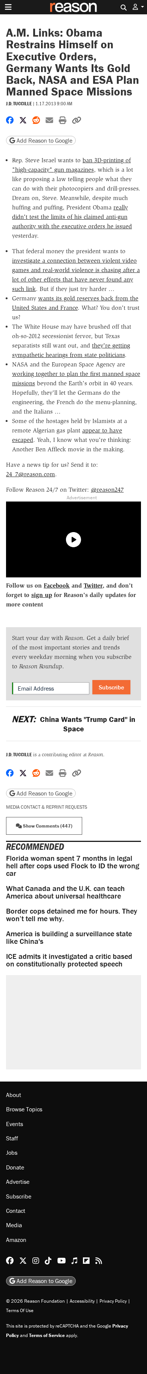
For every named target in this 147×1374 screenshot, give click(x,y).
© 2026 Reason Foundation (35, 1301)
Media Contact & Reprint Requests (46, 807)
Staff (12, 1138)
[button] (138, 7)
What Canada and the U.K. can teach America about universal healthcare (65, 891)
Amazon (16, 1239)
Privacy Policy (113, 1301)
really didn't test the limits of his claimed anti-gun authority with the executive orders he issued (72, 217)
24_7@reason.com (30, 474)
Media (14, 1225)
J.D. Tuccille (19, 103)
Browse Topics (24, 1109)
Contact (15, 1210)
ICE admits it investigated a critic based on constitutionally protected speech (69, 959)
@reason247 (107, 489)
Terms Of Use (20, 1310)
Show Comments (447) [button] (47, 826)
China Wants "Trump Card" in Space (73, 723)
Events (14, 1124)
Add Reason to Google (43, 140)
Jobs (11, 1152)
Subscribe (111, 687)
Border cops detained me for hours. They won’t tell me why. (71, 914)
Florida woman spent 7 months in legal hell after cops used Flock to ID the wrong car (72, 865)
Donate (15, 1167)
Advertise (17, 1181)
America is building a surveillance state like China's (69, 937)
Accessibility (82, 1301)
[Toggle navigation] (8, 7)
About (13, 1095)
